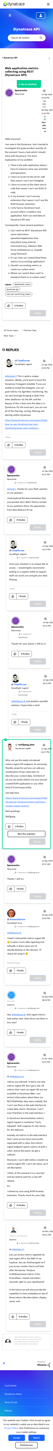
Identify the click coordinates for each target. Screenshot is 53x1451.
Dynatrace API (10, 58)
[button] (16, 1438)
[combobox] (26, 37)
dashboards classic (22, 284)
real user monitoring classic (19, 294)
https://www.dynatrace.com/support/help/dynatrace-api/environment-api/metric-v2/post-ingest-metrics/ (26, 802)
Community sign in (40, 15)
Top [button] (4, 1363)
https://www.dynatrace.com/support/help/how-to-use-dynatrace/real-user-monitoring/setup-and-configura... (26, 424)
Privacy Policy (11, 1428)
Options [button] (49, 58)
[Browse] (11, 15)
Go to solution (29, 84)
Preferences (26, 1445)
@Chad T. (12, 489)
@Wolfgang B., (14, 932)
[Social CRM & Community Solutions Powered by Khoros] (43, 1364)
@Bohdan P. (11, 376)
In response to (27, 483)
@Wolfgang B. (18, 701)
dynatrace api (13, 289)
